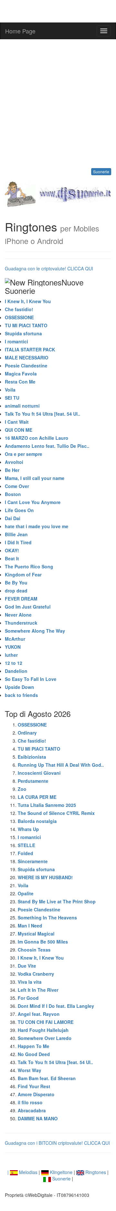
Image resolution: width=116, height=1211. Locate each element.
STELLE (26, 845)
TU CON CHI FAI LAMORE (45, 1022)
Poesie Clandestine (26, 365)
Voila (10, 389)
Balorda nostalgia (37, 821)
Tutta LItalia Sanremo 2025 (47, 805)
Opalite (26, 893)
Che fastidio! (19, 309)
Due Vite (27, 965)
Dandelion (16, 671)
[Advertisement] (58, 103)
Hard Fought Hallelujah (43, 1030)
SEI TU (12, 397)
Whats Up (28, 829)
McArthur (15, 639)
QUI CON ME (18, 430)
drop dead (16, 590)
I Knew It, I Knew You (28, 301)
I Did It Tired (18, 542)
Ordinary (27, 732)
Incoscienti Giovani (39, 773)
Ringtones (95, 1172)
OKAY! (12, 550)
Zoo (22, 789)
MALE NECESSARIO (26, 357)
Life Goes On (19, 510)
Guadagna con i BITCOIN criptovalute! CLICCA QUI (57, 1143)
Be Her (12, 470)
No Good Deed (34, 1054)
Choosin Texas (34, 949)
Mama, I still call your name (34, 478)
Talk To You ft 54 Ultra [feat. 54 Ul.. (42, 414)
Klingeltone (60, 1172)
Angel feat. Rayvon (39, 1014)
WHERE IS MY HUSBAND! (45, 877)
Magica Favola (21, 373)
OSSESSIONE (19, 317)
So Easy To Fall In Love (30, 679)
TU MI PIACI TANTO (26, 325)
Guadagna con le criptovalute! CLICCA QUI (49, 268)
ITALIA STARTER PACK (30, 349)
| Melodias (22, 1172)
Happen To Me (33, 1046)
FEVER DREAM (21, 598)
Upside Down (19, 687)
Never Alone (18, 614)
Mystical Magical (36, 933)
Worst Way (29, 1070)
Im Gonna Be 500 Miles (43, 941)
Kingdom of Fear (23, 574)
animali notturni (22, 405)
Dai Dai (12, 518)
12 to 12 (13, 663)
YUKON (13, 647)
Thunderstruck (21, 622)
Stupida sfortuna (23, 333)
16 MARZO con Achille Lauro (36, 438)
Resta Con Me (20, 381)
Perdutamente (33, 781)
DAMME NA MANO (38, 1118)
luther (11, 655)
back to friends (21, 695)
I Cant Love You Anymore (33, 502)
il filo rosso (30, 1102)
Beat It (12, 558)
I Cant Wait (17, 422)
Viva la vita (30, 982)
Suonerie (101, 171)
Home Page (20, 31)
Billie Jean (16, 534)
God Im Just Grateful (28, 606)
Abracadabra (32, 1110)
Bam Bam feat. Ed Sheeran (47, 1078)
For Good (28, 998)
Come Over (17, 486)
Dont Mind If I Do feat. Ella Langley (56, 1006)
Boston (13, 494)
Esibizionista (32, 757)
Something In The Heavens (47, 917)
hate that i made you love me (36, 526)
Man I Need (30, 925)
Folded (25, 853)
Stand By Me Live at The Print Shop (57, 901)
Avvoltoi (14, 462)
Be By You (16, 582)
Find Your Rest (34, 1086)
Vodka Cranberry (36, 974)
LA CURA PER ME (37, 797)
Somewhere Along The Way (35, 631)
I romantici (16, 341)
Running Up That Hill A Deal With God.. (61, 765)
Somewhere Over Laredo (45, 1038)
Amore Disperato (36, 1094)
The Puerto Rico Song (29, 566)
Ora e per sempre (23, 454)
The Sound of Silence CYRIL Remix (56, 813)
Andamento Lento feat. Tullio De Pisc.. (47, 446)
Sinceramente (33, 861)
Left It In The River (38, 990)
